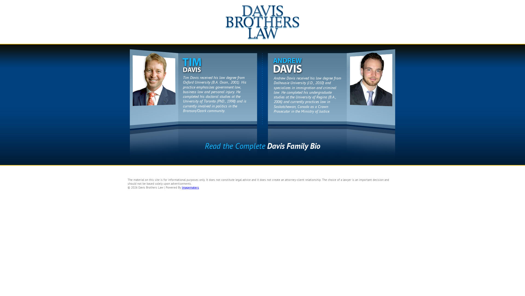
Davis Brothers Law (262, 25)
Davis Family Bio (262, 146)
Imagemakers (190, 187)
